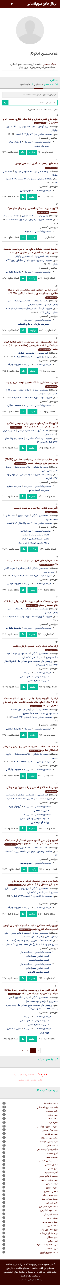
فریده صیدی (52, 1183)
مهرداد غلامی (50, 434)
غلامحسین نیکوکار (11, 215)
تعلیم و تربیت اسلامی (39, 539)
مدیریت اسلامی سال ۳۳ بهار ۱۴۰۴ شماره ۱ (33, 134)
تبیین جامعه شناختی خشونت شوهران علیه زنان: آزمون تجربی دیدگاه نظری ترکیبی (30, 927)
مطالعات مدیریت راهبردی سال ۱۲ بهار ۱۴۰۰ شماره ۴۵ (29, 219)
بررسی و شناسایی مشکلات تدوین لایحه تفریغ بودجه (32, 384)
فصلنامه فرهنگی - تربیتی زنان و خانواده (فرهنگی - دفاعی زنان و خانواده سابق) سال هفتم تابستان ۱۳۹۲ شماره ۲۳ (30, 942)
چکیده (32, 152)
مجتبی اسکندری (22, 997)
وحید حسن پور (41, 171)
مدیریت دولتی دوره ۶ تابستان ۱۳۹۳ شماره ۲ (32, 575)
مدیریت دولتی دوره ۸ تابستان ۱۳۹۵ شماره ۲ (32, 397)
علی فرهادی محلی (49, 1180)
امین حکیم (53, 1241)
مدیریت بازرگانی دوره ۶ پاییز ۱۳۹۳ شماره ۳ (32, 762)
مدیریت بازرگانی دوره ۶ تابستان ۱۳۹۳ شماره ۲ (31, 896)
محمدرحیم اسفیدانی (48, 1206)
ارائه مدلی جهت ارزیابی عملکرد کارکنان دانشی (35, 647)
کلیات (23, 539)
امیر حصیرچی (51, 1172)
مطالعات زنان (26, 952)
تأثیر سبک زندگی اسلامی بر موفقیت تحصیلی (35, 509)
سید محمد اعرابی (50, 1222)
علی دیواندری (51, 1134)
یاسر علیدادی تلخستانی (32, 657)
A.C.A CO (22, 1279)
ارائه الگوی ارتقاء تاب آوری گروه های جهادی (36, 165)
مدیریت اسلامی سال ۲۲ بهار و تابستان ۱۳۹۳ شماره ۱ (29, 523)
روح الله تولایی (28, 215)
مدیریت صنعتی (14, 486)
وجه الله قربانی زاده (49, 1233)
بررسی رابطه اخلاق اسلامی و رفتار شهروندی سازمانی (32, 789)
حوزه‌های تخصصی (43, 142)
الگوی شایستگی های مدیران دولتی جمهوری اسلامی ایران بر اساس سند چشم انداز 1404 (32, 425)
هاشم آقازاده (52, 1218)
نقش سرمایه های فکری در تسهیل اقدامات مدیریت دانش (32, 562)
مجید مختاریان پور (27, 126)
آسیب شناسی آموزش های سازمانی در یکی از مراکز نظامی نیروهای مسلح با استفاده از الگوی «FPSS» (32, 293)
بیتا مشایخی (44, 393)
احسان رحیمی (49, 572)
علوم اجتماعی (36, 1080)
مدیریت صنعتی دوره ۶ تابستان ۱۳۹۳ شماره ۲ (31, 717)
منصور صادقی (51, 1164)
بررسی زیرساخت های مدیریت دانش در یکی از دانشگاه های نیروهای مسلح (31, 603)
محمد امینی (10, 795)
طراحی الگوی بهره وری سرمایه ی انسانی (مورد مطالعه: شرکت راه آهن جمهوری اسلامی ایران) (31, 992)
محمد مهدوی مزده (21, 653)
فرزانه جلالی (24, 390)
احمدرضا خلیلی (35, 304)
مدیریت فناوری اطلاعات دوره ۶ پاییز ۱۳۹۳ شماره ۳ (29, 616)
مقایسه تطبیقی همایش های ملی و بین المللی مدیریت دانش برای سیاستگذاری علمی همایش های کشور (30, 251)
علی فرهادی (52, 1115)
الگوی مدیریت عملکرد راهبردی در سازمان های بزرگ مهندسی (32, 210)
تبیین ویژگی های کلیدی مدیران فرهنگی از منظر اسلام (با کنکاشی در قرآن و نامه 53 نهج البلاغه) (31, 842)
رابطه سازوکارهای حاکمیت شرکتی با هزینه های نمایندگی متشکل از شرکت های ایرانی (33, 883)
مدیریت (28, 142)
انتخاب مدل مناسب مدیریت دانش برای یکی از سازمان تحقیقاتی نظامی (30, 748)
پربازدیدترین (25, 84)
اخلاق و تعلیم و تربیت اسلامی (35, 535)
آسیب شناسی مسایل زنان (37, 956)
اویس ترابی (43, 215)
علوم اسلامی (26, 531)
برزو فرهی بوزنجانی (49, 1229)
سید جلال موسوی (30, 713)
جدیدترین (38, 84)
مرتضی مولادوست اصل (35, 1001)
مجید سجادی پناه (50, 1199)
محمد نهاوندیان (51, 1214)
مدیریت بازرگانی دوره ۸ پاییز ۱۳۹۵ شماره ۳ (32, 357)
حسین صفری (9, 430)
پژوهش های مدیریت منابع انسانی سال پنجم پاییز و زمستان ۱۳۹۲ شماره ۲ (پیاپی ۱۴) (32, 1007)
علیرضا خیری (24, 515)
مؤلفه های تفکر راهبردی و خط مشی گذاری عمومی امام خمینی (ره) (30, 121)
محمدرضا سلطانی (40, 301)
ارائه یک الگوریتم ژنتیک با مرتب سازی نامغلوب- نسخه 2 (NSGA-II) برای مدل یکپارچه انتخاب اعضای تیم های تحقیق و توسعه (30, 702)
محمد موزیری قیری (49, 1252)
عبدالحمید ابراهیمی (49, 1210)
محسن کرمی (52, 1157)
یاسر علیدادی (52, 1203)
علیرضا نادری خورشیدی (47, 1126)
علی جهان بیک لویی (21, 888)
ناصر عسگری (42, 353)
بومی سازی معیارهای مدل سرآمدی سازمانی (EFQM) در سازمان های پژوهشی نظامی (31, 461)
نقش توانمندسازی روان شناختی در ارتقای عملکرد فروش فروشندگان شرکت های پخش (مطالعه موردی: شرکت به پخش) (30, 345)
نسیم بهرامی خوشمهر (48, 1161)
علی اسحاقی (52, 1237)
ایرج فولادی (43, 126)
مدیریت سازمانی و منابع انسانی (34, 676)
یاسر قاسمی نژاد (41, 256)
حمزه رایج (53, 1122)
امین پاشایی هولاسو (49, 1141)
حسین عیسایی (51, 1191)
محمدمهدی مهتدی (23, 171)
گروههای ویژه (15, 142)
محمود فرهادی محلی (20, 933)
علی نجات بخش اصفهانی (46, 1244)
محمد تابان (10, 515)
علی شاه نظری (51, 1248)
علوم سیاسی (16, 1075)
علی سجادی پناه (50, 1195)
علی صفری (46, 471)
